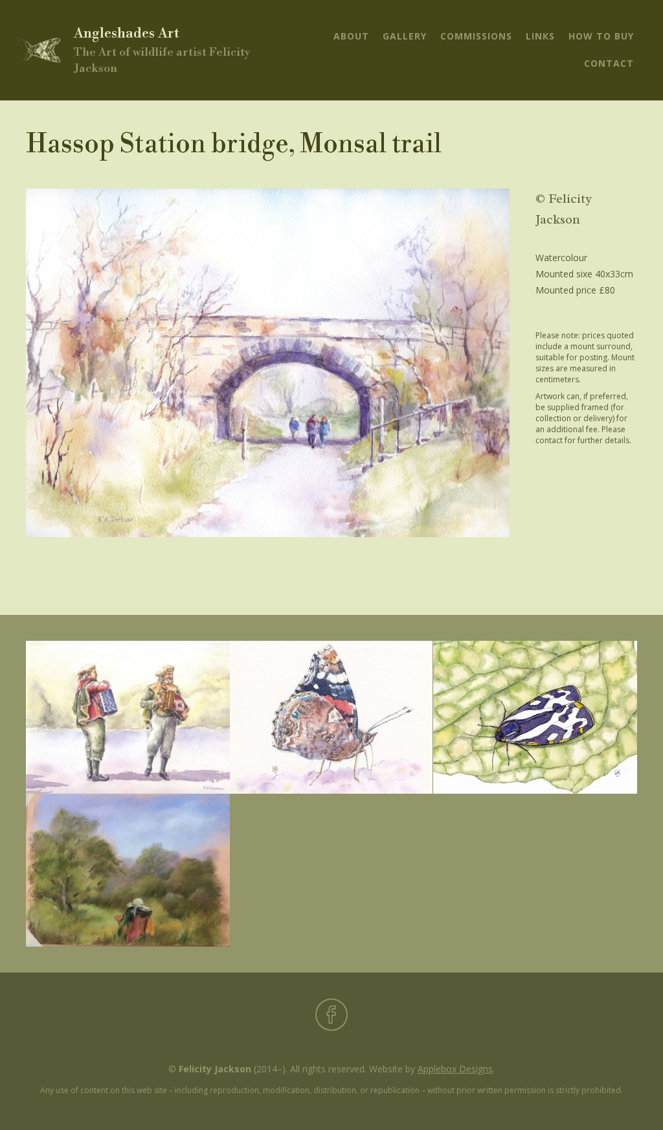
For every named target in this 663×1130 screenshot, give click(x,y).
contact (549, 440)
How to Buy (601, 36)
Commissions (476, 36)
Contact (609, 63)
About (351, 36)
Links (540, 36)
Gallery (405, 36)
